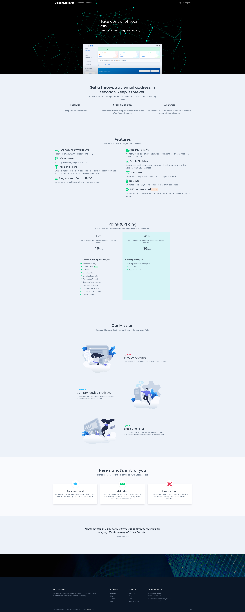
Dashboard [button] (80, 3)
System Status (134, 601)
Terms (112, 599)
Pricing (131, 596)
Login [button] (180, 3)
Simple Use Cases (155, 593)
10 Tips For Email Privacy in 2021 (159, 599)
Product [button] (88, 3)
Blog (112, 596)
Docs (131, 599)
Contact (113, 593)
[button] (165, 535)
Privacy (112, 601)
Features (132, 593)
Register (188, 3)
